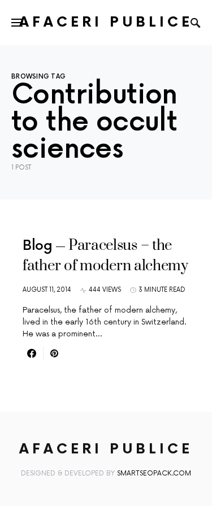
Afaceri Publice (106, 22)
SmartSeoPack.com (154, 473)
